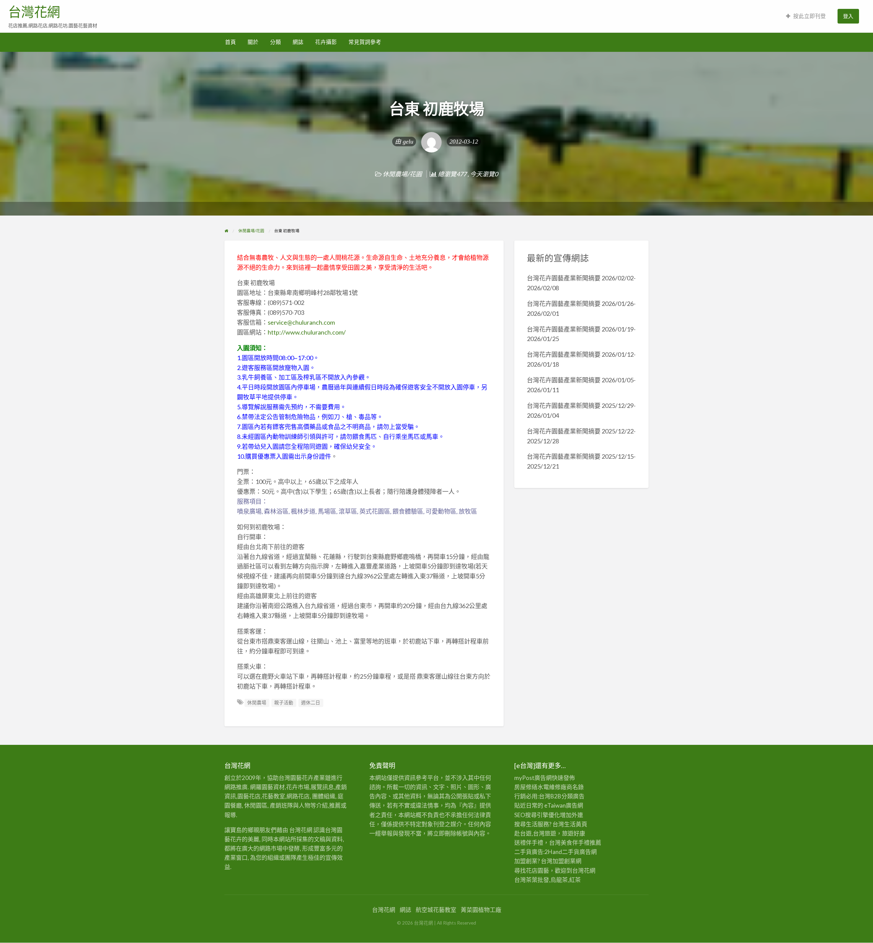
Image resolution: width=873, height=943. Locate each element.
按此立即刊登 (809, 16)
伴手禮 (581, 842)
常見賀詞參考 (365, 42)
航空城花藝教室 (436, 909)
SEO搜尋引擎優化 (537, 815)
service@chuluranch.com (301, 322)
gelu (408, 141)
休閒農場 (256, 702)
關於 (253, 42)
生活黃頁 (575, 824)
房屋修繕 (525, 787)
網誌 (298, 42)
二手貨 (570, 851)
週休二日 (310, 702)
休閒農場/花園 (402, 174)
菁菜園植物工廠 (481, 909)
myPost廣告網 (533, 777)
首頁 (230, 42)
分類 (275, 42)
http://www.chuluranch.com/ (307, 332)
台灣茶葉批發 (531, 879)
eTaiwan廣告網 (563, 805)
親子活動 (283, 702)
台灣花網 (34, 12)
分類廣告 (573, 796)
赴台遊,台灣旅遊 (535, 833)
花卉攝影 (326, 42)
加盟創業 (564, 861)
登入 (848, 16)
